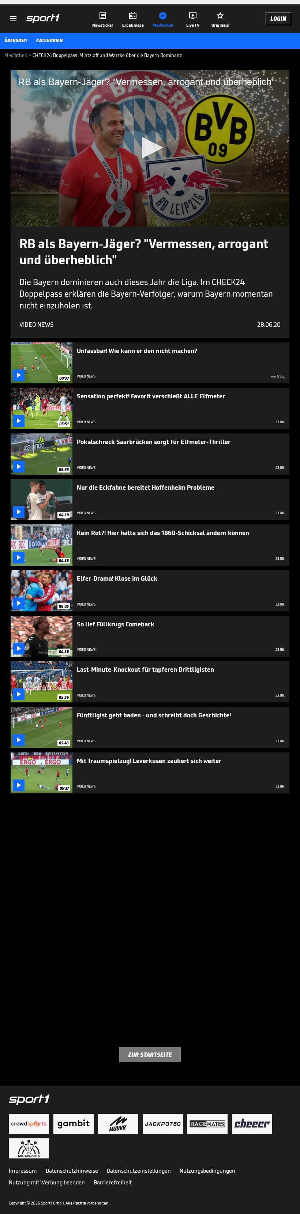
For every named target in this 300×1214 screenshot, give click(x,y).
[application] (150, 148)
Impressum (23, 1170)
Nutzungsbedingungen (207, 1170)
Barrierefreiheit (113, 1182)
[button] (150, 148)
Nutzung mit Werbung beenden (47, 1182)
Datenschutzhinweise (72, 1170)
